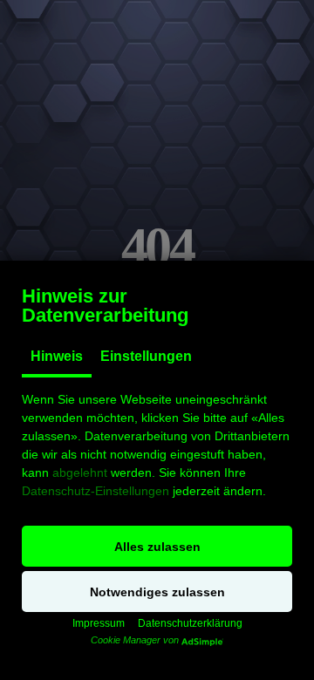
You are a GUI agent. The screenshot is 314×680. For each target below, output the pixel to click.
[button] (157, 546)
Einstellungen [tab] (146, 356)
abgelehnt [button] (79, 472)
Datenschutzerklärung (190, 623)
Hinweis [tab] (57, 356)
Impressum (98, 623)
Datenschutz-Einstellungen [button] (95, 491)
